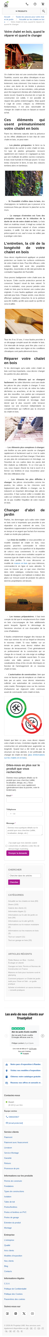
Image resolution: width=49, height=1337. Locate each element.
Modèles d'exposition (13, 1256)
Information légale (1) (17, 911)
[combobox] (11, 813)
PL (18, 1331)
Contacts (8, 1271)
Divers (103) (13, 904)
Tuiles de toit (9, 1202)
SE (10, 1331)
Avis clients (9, 1250)
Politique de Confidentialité (15, 1289)
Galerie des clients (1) (17, 908)
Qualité (7, 1245)
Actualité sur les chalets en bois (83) (23, 901)
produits (22, 11)
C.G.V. (7, 1283)
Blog (6, 1266)
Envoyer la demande (17, 853)
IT (35, 1328)
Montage (8, 1228)
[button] (44, 11)
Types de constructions (14, 1191)
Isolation (7, 1196)
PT (43, 1328)
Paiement (8, 1137)
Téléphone (11, 809)
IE (22, 1331)
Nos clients (9, 1261)
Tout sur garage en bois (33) (20, 940)
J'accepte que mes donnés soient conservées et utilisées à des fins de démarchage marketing (23, 846)
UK (27, 1328)
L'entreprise (9, 1240)
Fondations (9, 1186)
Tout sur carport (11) (16, 937)
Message (10, 823)
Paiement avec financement (16, 1142)
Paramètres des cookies (14, 1299)
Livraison (8, 1148)
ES (39, 1328)
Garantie (7, 1158)
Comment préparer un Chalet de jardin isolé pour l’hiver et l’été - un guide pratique (24, 981)
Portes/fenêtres (10, 1207)
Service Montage (11, 1153)
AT (14, 1331)
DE (31, 1328)
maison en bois (21, 563)
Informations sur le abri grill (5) (21, 921)
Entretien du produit (12, 1223)
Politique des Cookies (13, 1294)
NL (6, 1331)
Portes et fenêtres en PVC (15, 1212)
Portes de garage (11, 1217)
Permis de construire (13, 1181)
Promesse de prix (11, 1168)
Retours (7, 1163)
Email (8, 795)
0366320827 (14, 1117)
